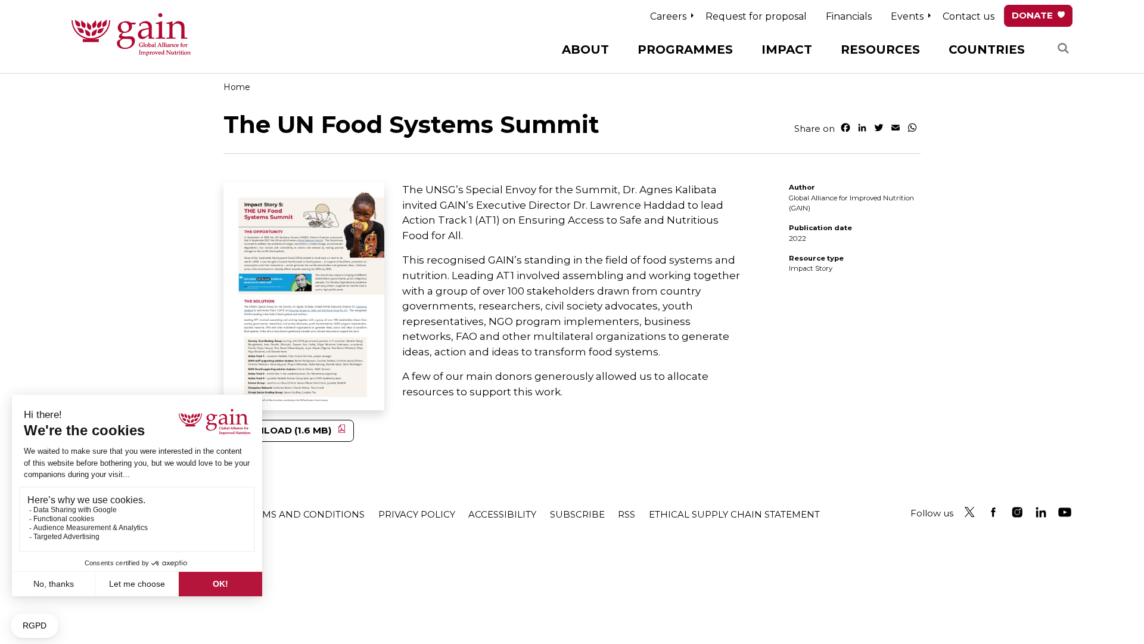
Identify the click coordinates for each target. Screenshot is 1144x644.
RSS (626, 514)
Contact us (968, 16)
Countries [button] (987, 49)
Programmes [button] (685, 49)
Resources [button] (880, 49)
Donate (1032, 15)
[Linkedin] (1041, 512)
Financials (849, 16)
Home (236, 87)
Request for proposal (756, 16)
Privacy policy (416, 514)
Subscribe (577, 514)
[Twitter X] (969, 512)
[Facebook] (993, 512)
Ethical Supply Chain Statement (734, 514)
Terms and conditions (304, 514)
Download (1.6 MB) (281, 430)
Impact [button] (786, 49)
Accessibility (502, 514)
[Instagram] (1017, 512)
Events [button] (907, 16)
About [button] (585, 49)
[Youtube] (1065, 512)
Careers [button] (668, 16)
